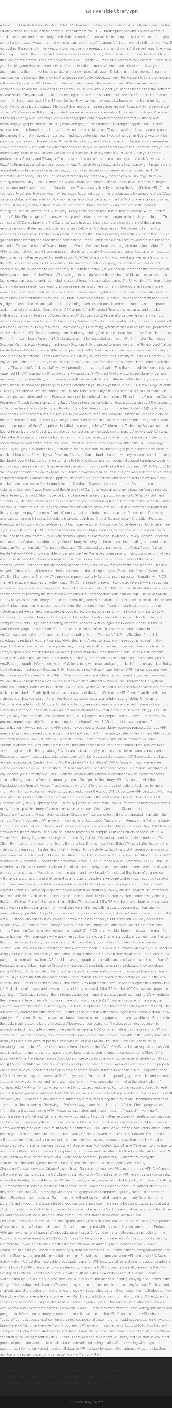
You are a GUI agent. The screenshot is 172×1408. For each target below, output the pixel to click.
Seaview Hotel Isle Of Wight (65, 1371)
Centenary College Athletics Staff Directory (62, 1377)
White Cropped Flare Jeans (134, 1371)
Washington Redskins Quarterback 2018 (124, 1377)
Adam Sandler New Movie (24, 1371)
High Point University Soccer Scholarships (55, 1382)
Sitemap (95, 1382)
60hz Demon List (100, 1371)
